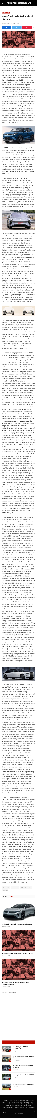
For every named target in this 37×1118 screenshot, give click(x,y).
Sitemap (21, 1112)
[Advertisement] (18, 1018)
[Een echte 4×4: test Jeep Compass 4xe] (6, 1086)
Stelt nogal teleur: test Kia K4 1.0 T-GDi (23, 1075)
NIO (13, 887)
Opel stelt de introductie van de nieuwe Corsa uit (17, 924)
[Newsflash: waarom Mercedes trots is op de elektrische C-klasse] (18, 969)
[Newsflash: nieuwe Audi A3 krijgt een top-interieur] (18, 940)
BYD (4, 887)
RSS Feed (27, 1112)
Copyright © (5, 1112)
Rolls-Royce (24, 887)
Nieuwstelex (5, 12)
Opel (17, 887)
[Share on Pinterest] (27, 27)
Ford (8, 887)
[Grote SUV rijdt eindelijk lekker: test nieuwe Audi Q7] (6, 1049)
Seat (30, 887)
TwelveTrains (20, 1113)
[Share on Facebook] (6, 27)
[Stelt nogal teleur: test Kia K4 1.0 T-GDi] (6, 1077)
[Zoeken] (34, 3)
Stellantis (5, 890)
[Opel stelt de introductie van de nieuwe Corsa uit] (18, 911)
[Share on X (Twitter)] (16, 27)
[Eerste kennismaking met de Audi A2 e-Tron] (6, 1058)
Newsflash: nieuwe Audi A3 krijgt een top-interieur (17, 953)
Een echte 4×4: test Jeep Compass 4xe (23, 1084)
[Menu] (3, 3)
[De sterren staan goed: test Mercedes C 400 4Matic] (6, 1068)
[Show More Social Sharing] (33, 27)
